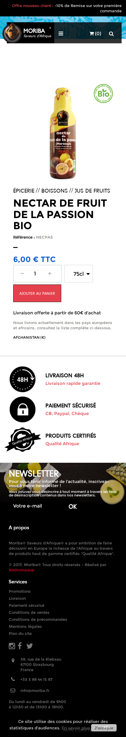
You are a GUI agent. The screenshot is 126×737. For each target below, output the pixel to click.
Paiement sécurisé (26, 605)
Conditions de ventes (29, 612)
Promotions (20, 591)
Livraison (17, 598)
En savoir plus (76, 728)
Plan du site (20, 633)
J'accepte (103, 728)
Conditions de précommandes (38, 619)
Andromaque (21, 570)
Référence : (24, 237)
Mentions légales (25, 626)
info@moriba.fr (35, 690)
